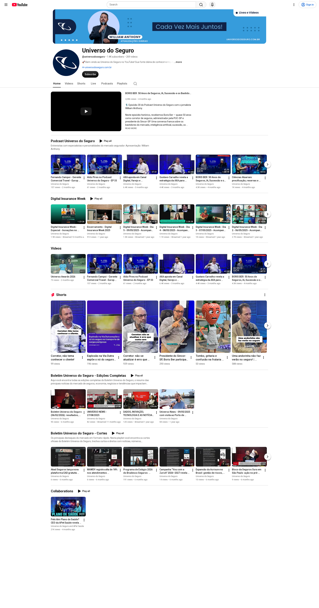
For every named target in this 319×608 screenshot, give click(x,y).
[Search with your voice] (212, 4)
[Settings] (294, 5)
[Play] (86, 111)
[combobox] (152, 5)
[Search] (201, 4)
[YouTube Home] (19, 4)
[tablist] (159, 84)
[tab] (57, 84)
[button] (131, 128)
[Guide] (6, 5)
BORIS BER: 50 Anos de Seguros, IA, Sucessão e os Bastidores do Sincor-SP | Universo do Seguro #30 (158, 93)
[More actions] (84, 178)
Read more (131, 128)
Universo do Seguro (60, 184)
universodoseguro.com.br (98, 67)
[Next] (267, 164)
